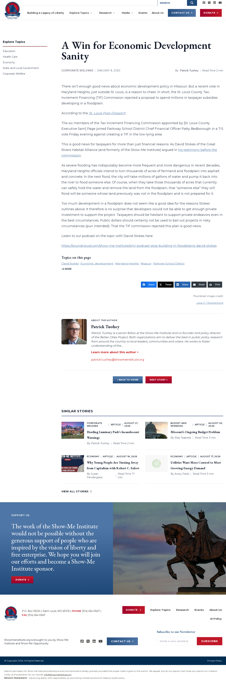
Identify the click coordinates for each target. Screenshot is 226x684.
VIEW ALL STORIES (75, 491)
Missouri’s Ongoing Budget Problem (195, 432)
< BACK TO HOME (127, 379)
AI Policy (216, 618)
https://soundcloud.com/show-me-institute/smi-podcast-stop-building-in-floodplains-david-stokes (139, 246)
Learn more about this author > (114, 352)
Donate (209, 12)
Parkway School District (169, 263)
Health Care (10, 56)
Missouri (146, 263)
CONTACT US (121, 641)
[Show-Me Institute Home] (12, 10)
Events (143, 12)
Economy (9, 62)
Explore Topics (79, 12)
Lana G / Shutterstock (209, 303)
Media (126, 12)
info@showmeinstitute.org (58, 674)
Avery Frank (182, 473)
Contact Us (180, 12)
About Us (158, 12)
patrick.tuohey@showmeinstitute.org (117, 359)
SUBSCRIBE (209, 641)
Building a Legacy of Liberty (45, 12)
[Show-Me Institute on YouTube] (220, 3)
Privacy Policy (214, 660)
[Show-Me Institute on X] (209, 3)
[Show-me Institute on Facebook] (204, 3)
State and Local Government (21, 68)
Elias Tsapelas (183, 437)
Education (9, 51)
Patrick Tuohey (189, 70)
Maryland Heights (127, 263)
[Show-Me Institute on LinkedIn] (214, 3)
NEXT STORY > (159, 379)
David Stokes (70, 263)
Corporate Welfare (14, 73)
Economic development (97, 263)
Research (105, 12)
